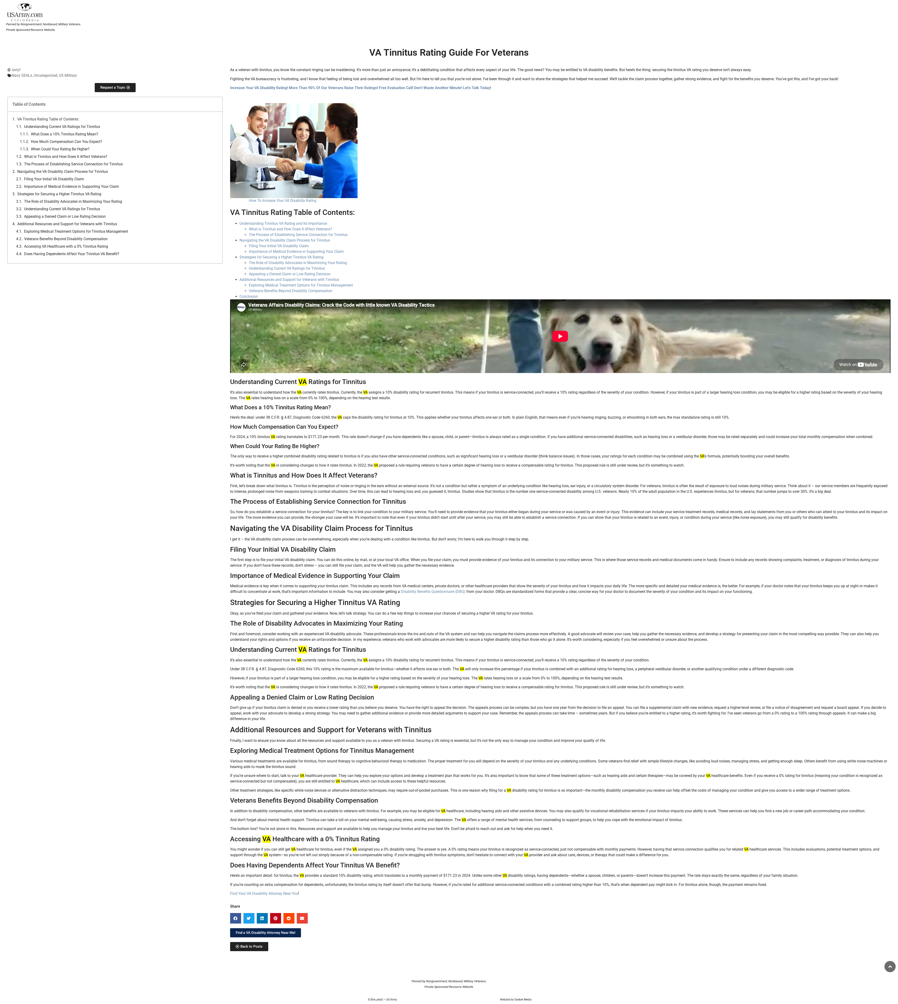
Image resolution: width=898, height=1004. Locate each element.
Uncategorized (45, 75)
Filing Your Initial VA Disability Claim (54, 179)
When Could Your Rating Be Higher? (60, 149)
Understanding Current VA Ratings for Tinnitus (62, 126)
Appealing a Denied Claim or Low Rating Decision (65, 216)
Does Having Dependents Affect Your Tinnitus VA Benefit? (71, 254)
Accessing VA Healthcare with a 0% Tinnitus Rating (66, 246)
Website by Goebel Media (516, 999)
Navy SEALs (22, 75)
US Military (68, 75)
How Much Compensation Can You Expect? (66, 141)
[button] (235, 918)
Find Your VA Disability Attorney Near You (264, 893)
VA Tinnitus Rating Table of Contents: (48, 119)
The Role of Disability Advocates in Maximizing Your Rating (73, 201)
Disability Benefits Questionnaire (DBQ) (433, 591)
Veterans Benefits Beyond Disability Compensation (66, 239)
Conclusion (248, 296)
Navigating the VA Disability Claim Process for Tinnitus (62, 171)
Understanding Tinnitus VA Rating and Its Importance (283, 223)
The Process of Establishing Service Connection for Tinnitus (73, 164)
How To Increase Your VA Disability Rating (282, 200)
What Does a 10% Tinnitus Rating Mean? (64, 134)
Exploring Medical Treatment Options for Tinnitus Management (76, 231)
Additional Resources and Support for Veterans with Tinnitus (67, 224)
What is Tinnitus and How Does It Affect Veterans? (65, 156)
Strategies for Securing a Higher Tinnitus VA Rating (59, 194)
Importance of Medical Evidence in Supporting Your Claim (71, 186)
